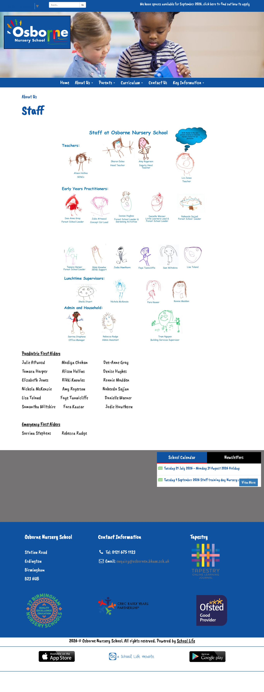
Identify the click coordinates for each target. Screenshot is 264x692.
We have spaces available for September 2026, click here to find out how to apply (180, 4)
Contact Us (158, 82)
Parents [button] (106, 82)
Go (83, 4)
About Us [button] (83, 82)
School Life (186, 641)
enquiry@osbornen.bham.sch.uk (142, 561)
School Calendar (181, 457)
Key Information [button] (187, 82)
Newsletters (234, 457)
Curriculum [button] (131, 82)
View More (248, 482)
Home (64, 82)
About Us (29, 97)
